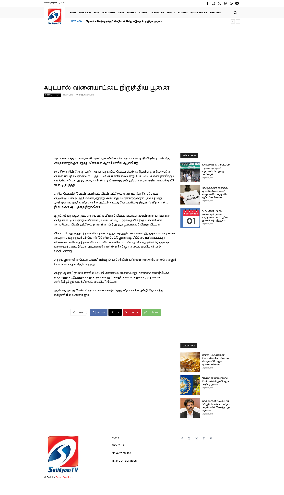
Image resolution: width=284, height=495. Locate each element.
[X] (219, 4)
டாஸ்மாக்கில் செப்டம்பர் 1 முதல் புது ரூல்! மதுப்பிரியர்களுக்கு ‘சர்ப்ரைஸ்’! (216, 170)
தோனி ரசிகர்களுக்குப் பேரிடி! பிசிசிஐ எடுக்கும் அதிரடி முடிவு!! (215, 381)
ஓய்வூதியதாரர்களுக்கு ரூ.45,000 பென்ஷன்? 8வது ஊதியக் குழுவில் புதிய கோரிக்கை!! (215, 193)
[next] (238, 21)
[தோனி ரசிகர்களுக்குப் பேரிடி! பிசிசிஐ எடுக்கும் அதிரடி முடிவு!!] (190, 385)
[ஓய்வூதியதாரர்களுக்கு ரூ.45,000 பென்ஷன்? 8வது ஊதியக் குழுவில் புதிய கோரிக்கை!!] (190, 195)
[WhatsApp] (231, 4)
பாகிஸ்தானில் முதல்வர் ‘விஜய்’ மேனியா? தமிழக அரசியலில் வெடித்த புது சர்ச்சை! (136, 21)
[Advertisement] (142, 52)
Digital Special (52, 95)
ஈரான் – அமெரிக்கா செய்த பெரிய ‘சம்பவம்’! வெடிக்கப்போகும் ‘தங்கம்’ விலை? (215, 360)
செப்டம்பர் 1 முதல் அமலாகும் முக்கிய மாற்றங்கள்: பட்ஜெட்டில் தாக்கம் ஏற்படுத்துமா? (215, 216)
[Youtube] (237, 4)
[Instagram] (213, 4)
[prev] (233, 21)
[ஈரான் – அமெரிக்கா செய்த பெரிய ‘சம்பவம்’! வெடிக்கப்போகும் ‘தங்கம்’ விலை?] (190, 362)
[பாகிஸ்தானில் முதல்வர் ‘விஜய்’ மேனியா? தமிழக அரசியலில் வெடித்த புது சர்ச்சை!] (190, 408)
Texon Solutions (64, 477)
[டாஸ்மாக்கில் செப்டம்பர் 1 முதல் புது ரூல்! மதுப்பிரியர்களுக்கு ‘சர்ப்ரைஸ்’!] (190, 172)
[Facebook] (207, 4)
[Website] (225, 4)
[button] (235, 12)
